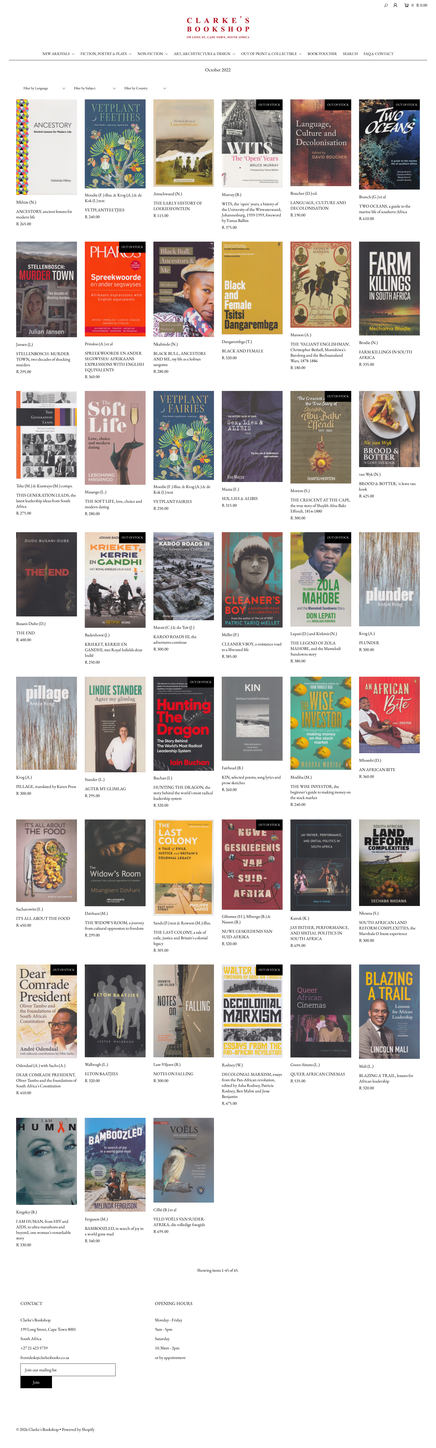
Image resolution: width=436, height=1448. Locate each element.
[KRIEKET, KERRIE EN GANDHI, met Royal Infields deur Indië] (115, 580)
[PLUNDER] (389, 579)
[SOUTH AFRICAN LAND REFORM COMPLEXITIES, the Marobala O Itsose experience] (389, 862)
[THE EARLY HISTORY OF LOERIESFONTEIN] (183, 143)
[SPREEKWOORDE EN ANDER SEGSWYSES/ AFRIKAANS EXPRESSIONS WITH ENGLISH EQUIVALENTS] (115, 289)
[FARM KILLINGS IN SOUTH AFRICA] (389, 288)
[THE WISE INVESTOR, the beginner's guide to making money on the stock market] (320, 723)
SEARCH (350, 53)
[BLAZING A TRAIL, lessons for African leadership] (389, 1011)
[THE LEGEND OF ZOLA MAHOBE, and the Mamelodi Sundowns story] (320, 579)
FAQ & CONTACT (379, 53)
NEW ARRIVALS (56, 53)
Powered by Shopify (78, 1429)
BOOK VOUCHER (322, 53)
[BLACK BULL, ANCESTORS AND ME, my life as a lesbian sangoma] (183, 289)
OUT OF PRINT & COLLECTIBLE (269, 53)
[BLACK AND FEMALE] (252, 288)
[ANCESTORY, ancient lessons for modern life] (46, 147)
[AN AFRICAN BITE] (389, 715)
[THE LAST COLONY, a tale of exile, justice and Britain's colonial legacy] (183, 867)
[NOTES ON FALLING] (183, 1010)
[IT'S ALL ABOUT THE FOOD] (46, 860)
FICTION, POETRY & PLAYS (103, 53)
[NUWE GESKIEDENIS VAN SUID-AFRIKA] (252, 864)
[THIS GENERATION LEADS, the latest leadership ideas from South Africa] (46, 435)
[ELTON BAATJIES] (115, 1010)
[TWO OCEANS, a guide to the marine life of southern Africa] (389, 144)
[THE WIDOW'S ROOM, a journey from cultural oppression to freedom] (115, 862)
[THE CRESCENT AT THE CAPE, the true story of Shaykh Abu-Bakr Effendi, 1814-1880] (320, 437)
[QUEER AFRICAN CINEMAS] (320, 1010)
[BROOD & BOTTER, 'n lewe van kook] (389, 429)
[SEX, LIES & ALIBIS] (252, 436)
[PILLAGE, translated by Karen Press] (46, 723)
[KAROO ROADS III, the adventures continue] (183, 576)
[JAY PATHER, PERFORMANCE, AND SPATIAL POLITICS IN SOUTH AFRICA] (320, 865)
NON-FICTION (151, 53)
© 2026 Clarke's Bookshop (37, 1429)
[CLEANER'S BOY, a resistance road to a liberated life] (252, 580)
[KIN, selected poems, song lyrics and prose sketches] (252, 719)
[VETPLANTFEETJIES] (115, 143)
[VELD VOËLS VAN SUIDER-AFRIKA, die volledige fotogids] (183, 1160)
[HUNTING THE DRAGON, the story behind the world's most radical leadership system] (183, 724)
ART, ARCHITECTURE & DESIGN (202, 53)
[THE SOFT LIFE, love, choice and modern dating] (115, 438)
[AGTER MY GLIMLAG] (115, 724)
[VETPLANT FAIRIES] (183, 435)
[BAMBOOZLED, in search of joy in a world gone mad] (115, 1165)
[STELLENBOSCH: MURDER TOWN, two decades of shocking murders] (46, 289)
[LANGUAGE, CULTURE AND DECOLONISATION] (320, 142)
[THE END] (46, 574)
